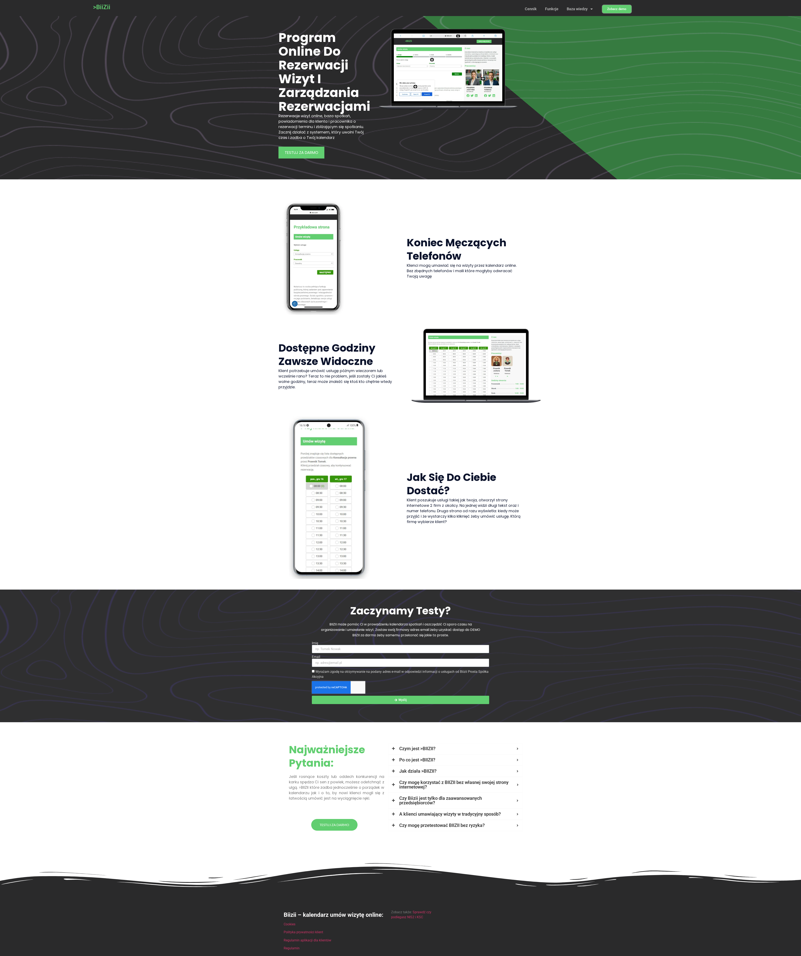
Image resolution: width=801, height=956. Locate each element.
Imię (315, 643)
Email (316, 657)
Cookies (289, 924)
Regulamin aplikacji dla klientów (307, 940)
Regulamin (292, 948)
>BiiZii (101, 7)
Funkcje (551, 9)
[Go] (415, 86)
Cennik (531, 9)
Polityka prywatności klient (303, 932)
